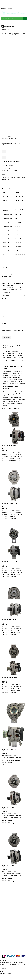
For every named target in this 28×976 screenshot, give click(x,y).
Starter (3, 944)
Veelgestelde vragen (6, 904)
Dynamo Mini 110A (9, 445)
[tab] (6, 176)
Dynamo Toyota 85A (9, 561)
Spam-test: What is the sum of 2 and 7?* (12, 330)
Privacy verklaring (6, 931)
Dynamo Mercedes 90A (10, 677)
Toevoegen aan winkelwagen (12, 161)
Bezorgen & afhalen (6, 912)
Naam (3, 316)
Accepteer (10, 968)
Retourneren (4, 915)
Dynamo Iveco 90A (9, 750)
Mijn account (4, 925)
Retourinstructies (5, 918)
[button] (4, 463)
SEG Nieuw (14, 170)
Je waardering (6, 292)
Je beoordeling (6, 298)
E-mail (4, 323)
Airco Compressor (6, 941)
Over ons (3, 898)
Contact (3, 901)
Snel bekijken (4, 467)
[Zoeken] (25, 18)
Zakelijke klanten (5, 906)
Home (4, 136)
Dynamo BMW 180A (9, 503)
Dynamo (9, 136)
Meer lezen (3, 968)
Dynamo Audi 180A (9, 619)
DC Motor (3, 936)
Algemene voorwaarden (7, 928)
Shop (2, 922)
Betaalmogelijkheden (6, 909)
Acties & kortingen (6, 947)
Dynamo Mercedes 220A (11, 808)
